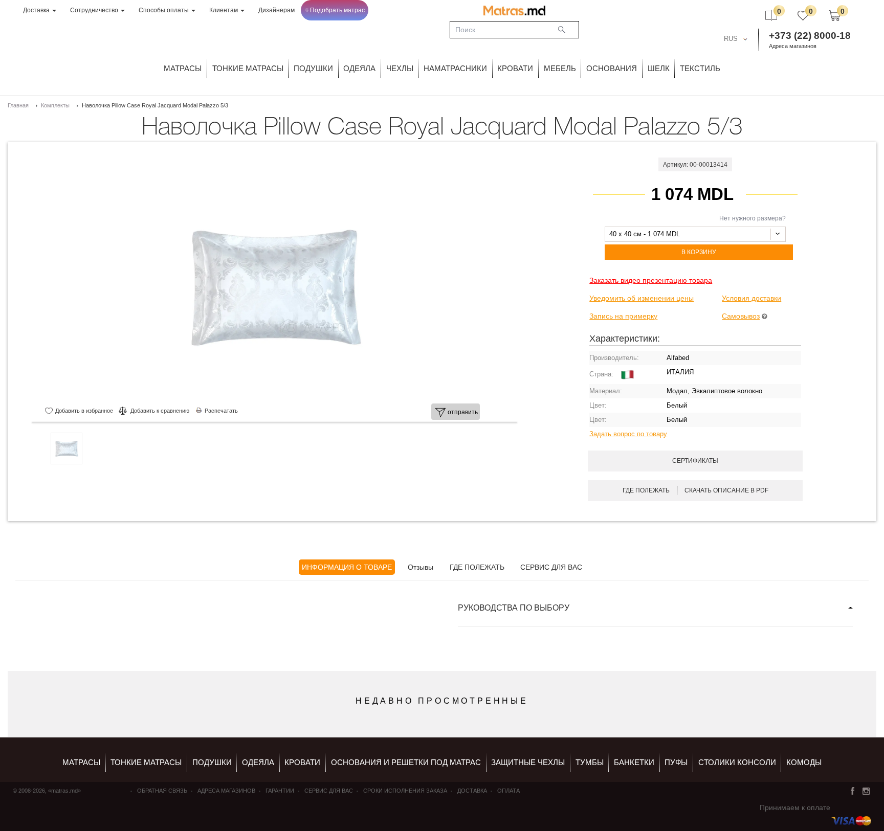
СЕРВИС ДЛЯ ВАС (551, 567)
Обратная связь (162, 791)
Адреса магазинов (792, 46)
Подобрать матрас (337, 10)
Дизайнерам (276, 10)
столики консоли (737, 762)
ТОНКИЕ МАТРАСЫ (247, 68)
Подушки (313, 68)
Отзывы (420, 567)
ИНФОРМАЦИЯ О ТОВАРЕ (347, 567)
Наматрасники (455, 68)
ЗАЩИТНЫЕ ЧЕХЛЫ (528, 762)
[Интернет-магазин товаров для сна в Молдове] (514, 10)
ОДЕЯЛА (359, 68)
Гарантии (280, 791)
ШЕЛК (659, 68)
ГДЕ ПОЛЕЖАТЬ (477, 567)
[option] (274, 285)
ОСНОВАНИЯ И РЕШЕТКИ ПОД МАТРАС (406, 762)
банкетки (634, 762)
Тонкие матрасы (146, 762)
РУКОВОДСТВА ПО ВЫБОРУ (513, 607)
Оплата (508, 791)
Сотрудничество (95, 10)
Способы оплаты (164, 10)
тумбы (590, 762)
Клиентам (224, 10)
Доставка (37, 10)
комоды (804, 762)
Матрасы (183, 68)
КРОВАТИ (515, 68)
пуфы (676, 762)
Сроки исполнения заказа (405, 791)
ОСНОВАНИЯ (611, 68)
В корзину (698, 252)
